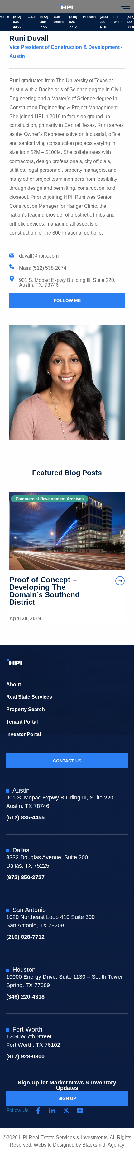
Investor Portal (23, 734)
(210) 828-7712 (73, 22)
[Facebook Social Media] (38, 1110)
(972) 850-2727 (44, 22)
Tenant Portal (22, 721)
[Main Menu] (125, 6)
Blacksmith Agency (103, 1145)
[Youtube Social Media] (80, 1110)
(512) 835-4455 (17, 22)
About (13, 684)
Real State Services (29, 697)
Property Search (25, 709)
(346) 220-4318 (104, 22)
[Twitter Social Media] (66, 1110)
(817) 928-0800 (25, 1056)
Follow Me (67, 300)
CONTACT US (67, 760)
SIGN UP (67, 1098)
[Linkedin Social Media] (52, 1110)
